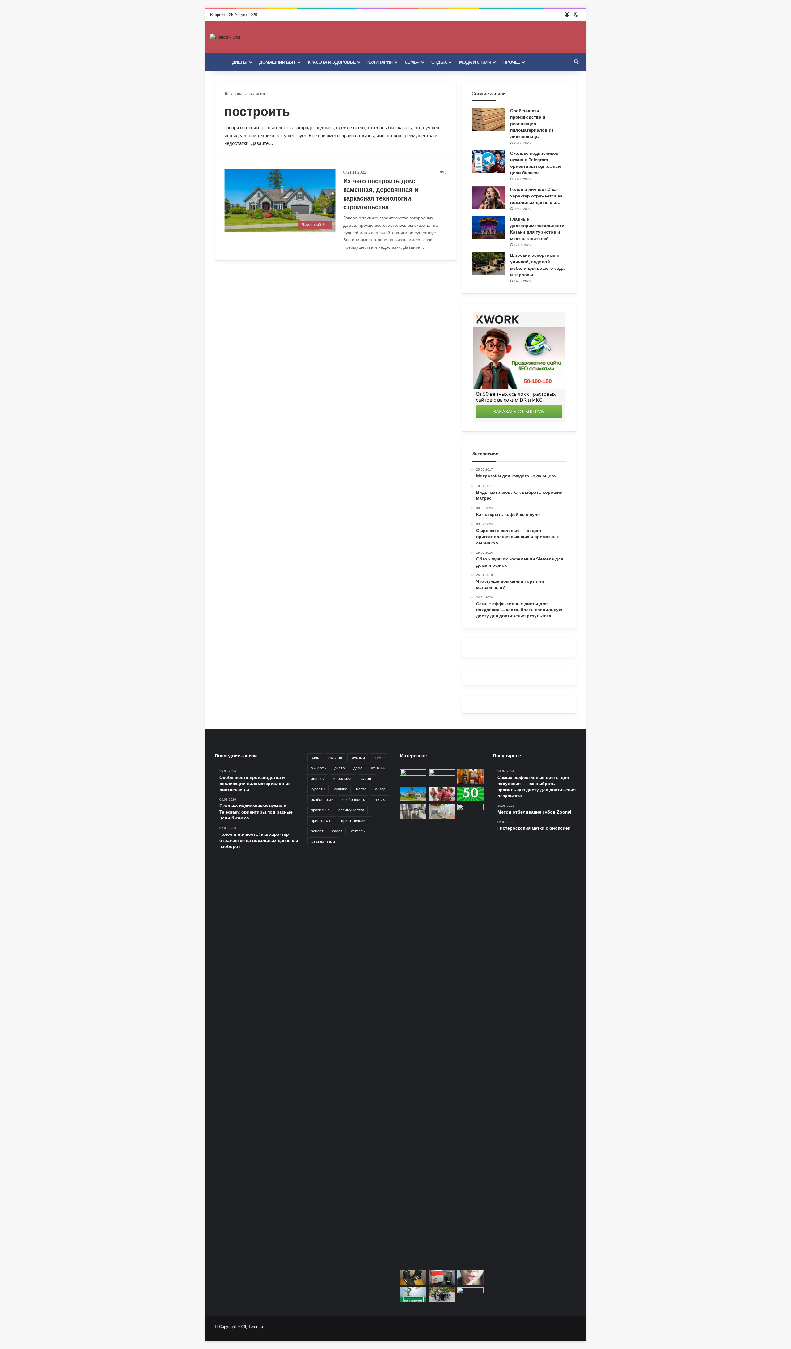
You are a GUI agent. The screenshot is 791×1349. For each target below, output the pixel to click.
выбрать (318, 768)
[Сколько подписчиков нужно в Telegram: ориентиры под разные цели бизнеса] (488, 161)
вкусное (335, 757)
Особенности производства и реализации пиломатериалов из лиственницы (532, 123)
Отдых (439, 62)
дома (357, 768)
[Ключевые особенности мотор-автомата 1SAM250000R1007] (442, 1277)
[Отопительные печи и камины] (470, 776)
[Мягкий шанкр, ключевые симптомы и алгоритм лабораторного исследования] (470, 1277)
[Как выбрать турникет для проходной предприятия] (413, 811)
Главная (236, 93)
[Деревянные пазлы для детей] (470, 1294)
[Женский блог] (225, 37)
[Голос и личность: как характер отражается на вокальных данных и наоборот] (488, 197)
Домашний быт (277, 62)
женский (378, 768)
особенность (353, 799)
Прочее (511, 62)
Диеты (239, 62)
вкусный (358, 757)
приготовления (354, 820)
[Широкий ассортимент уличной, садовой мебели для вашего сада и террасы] (488, 263)
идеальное (343, 778)
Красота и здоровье (331, 62)
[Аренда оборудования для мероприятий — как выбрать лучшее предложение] (442, 1294)
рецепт (317, 831)
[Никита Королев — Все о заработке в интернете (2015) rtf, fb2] (413, 1294)
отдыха (380, 799)
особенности (322, 799)
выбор (379, 757)
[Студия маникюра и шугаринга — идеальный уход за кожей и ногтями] (442, 811)
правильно (320, 810)
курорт (367, 778)
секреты (358, 831)
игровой (318, 778)
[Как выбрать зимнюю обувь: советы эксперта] (413, 1277)
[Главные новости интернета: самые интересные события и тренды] (470, 1035)
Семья (412, 62)
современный (323, 841)
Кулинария (380, 62)
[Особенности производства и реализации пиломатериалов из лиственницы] (488, 119)
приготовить (321, 820)
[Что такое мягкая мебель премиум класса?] (442, 776)
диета (339, 768)
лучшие (340, 789)
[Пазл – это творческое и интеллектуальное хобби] (413, 776)
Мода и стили (475, 62)
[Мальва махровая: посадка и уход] (442, 794)
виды (315, 757)
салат (337, 831)
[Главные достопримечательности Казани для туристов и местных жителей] (488, 227)
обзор (380, 789)
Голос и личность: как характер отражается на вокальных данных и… (536, 196)
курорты (318, 789)
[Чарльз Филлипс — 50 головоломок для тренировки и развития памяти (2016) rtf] (470, 794)
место (361, 789)
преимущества (351, 810)
